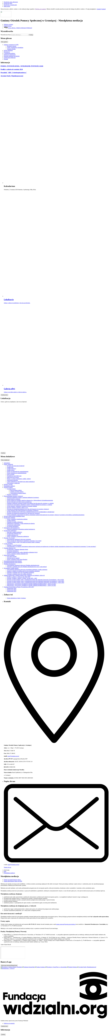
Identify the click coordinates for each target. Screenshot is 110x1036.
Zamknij (99, 9)
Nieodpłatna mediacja (9, 873)
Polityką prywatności (40, 9)
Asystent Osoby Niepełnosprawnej (12, 76)
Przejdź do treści (8, 3)
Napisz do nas (7, 867)
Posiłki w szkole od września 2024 (12, 69)
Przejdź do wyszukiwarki (10, 5)
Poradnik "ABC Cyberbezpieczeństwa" (14, 72)
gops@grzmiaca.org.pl (13, 756)
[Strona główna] (55, 14)
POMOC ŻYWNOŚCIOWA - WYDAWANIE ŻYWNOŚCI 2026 (22, 66)
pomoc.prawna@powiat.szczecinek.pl (66, 924)
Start (5, 871)
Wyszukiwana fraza (6, 34)
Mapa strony (7, 6)
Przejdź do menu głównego (11, 2)
